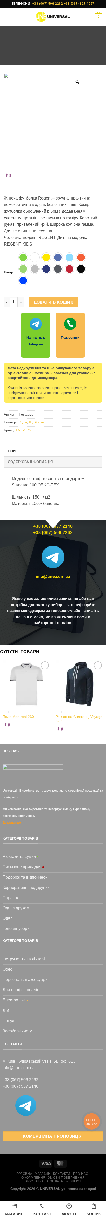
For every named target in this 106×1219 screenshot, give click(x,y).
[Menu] (7, 16)
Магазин (44, 57)
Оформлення (33, 1177)
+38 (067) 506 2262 (47, 3)
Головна (23, 57)
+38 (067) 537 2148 (20, 1086)
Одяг (62, 57)
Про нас (80, 1174)
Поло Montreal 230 (18, 717)
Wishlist (73, 1181)
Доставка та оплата (44, 1181)
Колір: (9, 272)
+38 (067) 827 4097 (79, 3)
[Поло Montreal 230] (26, 684)
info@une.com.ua (53, 576)
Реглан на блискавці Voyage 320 (79, 719)
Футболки (82, 57)
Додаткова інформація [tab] (30, 462)
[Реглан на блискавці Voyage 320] (79, 684)
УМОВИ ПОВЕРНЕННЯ (66, 1177)
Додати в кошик (53, 302)
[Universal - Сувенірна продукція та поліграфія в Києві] (53, 17)
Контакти (61, 1174)
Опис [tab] (13, 451)
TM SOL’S (23, 430)
